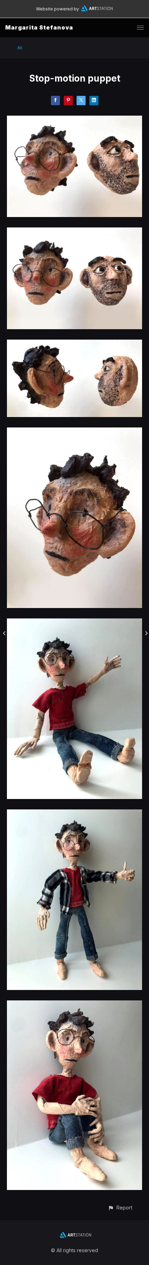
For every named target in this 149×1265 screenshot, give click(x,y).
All (19, 47)
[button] (120, 1207)
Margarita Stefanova (39, 27)
